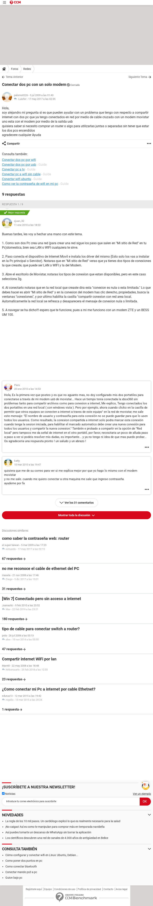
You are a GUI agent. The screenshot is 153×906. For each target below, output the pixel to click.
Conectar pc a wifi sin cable (21, 174)
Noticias (10, 793)
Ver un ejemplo (142, 793)
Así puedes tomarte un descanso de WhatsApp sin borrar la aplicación (48, 832)
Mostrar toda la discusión (74, 515)
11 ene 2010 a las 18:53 (27, 224)
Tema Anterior (14, 76)
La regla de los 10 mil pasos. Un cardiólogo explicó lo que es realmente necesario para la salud (62, 821)
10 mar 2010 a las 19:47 (27, 464)
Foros (14, 68)
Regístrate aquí (34, 889)
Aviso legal (122, 889)
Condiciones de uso (64, 889)
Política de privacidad (89, 889)
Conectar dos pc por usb (19, 165)
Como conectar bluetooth (21, 866)
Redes (27, 68)
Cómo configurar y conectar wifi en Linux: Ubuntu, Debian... (41, 855)
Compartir (13, 143)
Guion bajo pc (13, 877)
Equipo (48, 889)
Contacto (108, 889)
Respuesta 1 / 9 (12, 204)
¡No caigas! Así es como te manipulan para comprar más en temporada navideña (55, 826)
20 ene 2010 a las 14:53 (27, 388)
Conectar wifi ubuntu (16, 179)
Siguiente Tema (137, 76)
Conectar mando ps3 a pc (21, 872)
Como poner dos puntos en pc (23, 860)
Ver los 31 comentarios (79, 502)
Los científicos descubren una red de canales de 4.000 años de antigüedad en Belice (56, 838)
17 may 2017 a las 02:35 (41, 98)
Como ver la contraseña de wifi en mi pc (30, 184)
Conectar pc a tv (13, 169)
